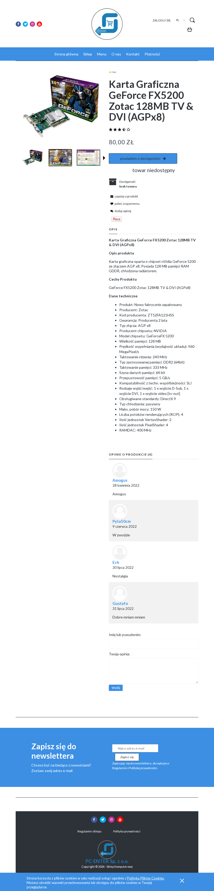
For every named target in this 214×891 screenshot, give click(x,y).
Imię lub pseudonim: (125, 634)
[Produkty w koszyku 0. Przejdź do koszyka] (191, 30)
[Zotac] (113, 72)
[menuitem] (66, 54)
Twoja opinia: (119, 654)
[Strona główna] (107, 24)
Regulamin (119, 768)
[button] (104, 158)
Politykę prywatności (143, 768)
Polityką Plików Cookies (145, 878)
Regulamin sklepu (90, 831)
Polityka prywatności (126, 831)
